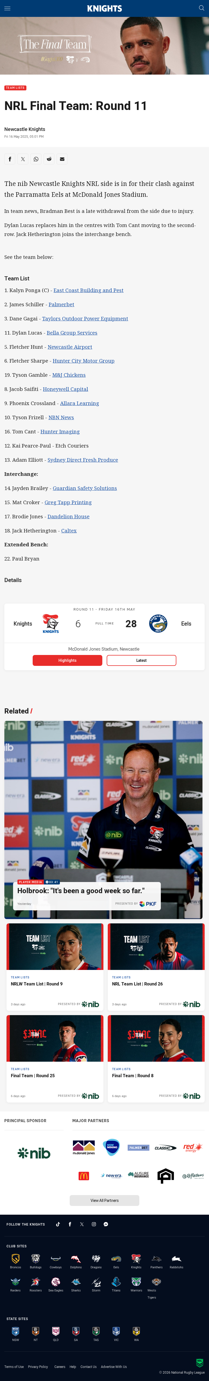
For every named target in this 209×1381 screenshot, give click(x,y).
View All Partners (105, 1200)
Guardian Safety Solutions (85, 488)
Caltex (69, 530)
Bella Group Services (72, 332)
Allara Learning (79, 403)
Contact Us (89, 1366)
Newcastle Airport (70, 346)
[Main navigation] (7, 8)
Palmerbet (61, 304)
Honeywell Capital (65, 388)
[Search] (202, 8)
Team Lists (15, 88)
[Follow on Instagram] (94, 1224)
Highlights (67, 660)
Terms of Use (14, 1366)
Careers (59, 1366)
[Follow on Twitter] (82, 1224)
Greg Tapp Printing (68, 502)
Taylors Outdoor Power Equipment (85, 318)
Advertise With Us (114, 1366)
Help (73, 1366)
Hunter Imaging (60, 431)
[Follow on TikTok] (58, 1224)
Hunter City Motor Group (84, 360)
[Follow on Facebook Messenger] (106, 1224)
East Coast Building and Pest (89, 290)
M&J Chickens (69, 374)
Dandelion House (69, 516)
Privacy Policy (38, 1366)
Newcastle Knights (24, 129)
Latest (141, 660)
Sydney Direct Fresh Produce (83, 459)
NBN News (61, 417)
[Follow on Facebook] (70, 1224)
